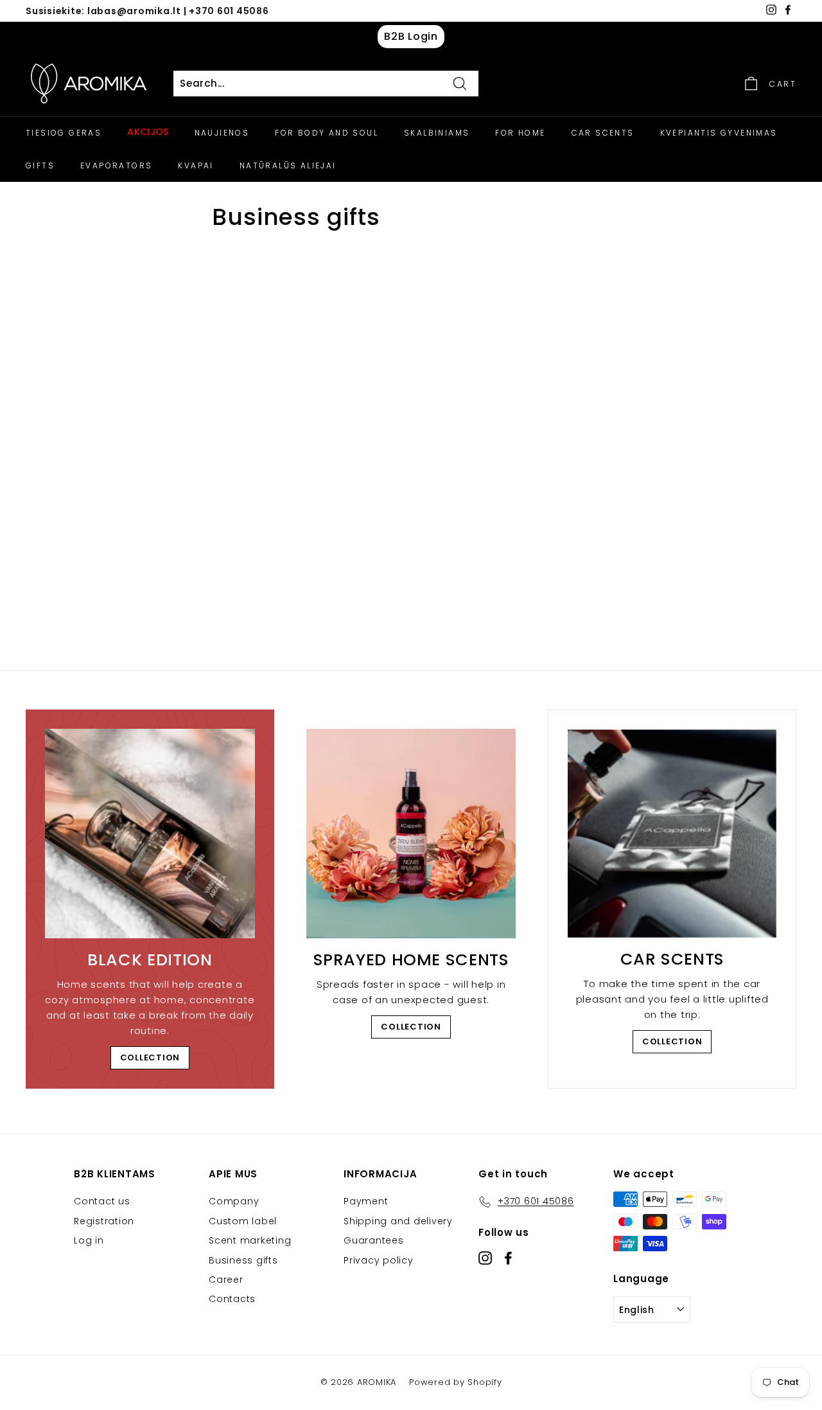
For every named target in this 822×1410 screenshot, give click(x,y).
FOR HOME (520, 132)
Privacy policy (379, 1260)
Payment (366, 1201)
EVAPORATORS (116, 165)
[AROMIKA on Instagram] (485, 1257)
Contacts (232, 1298)
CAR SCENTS (603, 132)
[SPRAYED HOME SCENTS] (411, 834)
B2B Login (411, 36)
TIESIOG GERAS (63, 132)
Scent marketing (250, 1240)
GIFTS (40, 165)
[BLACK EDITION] (150, 834)
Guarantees (374, 1240)
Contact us (102, 1201)
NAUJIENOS (222, 132)
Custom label (243, 1221)
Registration (104, 1221)
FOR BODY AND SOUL (326, 132)
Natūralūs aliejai (288, 165)
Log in (89, 1240)
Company (234, 1201)
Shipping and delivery (398, 1221)
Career (226, 1279)
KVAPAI (195, 165)
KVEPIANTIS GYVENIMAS (719, 132)
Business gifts (243, 1260)
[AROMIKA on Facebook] (508, 1257)
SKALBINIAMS (436, 132)
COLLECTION (150, 1057)
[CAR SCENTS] (672, 833)
